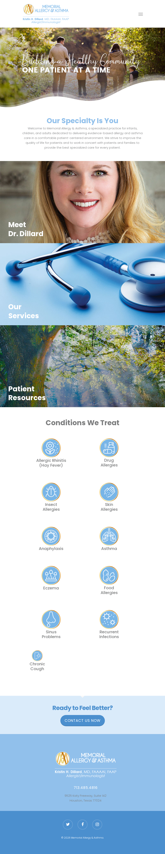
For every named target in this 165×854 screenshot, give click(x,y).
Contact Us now (83, 720)
